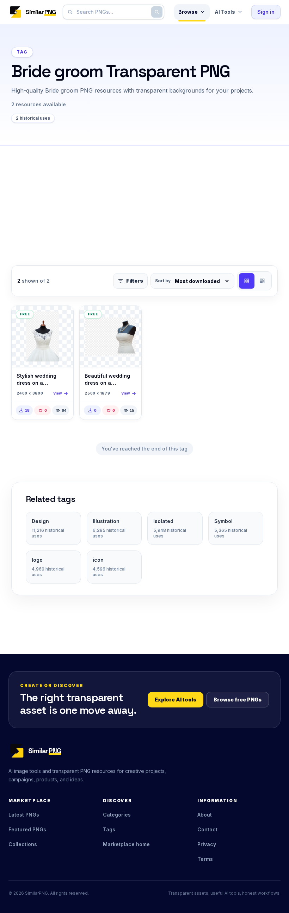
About (204, 815)
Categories (117, 815)
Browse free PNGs (238, 700)
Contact (207, 829)
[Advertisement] (144, 198)
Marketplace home (126, 844)
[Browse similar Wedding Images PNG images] (62, 317)
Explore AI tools (175, 700)
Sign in (266, 12)
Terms (205, 859)
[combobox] (112, 12)
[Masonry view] (262, 281)
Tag (22, 52)
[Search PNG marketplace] (156, 12)
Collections (22, 844)
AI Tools (225, 12)
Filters (134, 281)
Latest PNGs (23, 815)
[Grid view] (246, 281)
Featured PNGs (27, 829)
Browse (188, 12)
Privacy (206, 844)
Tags (109, 829)
